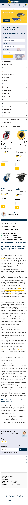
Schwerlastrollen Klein (9, 74)
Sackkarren (7, 116)
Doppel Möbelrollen (9, 100)
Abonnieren (22, 449)
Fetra (2, 349)
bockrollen (3, 258)
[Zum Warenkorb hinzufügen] (3, 164)
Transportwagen (5, 330)
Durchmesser (6, 37)
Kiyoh (23, 503)
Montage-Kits (7, 61)
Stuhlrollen (7, 77)
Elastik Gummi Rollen (9, 67)
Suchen (8, 56)
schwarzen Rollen (9, 294)
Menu (3, 6)
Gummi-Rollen (7, 103)
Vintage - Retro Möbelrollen (11, 87)
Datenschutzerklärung (10, 493)
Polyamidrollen (8, 290)
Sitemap (23, 493)
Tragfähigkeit (6, 43)
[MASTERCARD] (10, 496)
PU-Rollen (14, 290)
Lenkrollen (7, 84)
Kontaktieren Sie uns (11, 215)
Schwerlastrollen (8, 71)
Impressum (18, 493)
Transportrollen (8, 106)
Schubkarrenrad (8, 64)
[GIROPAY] (18, 496)
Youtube (5, 442)
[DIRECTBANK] (13, 496)
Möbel (19, 288)
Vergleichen (3, 156)
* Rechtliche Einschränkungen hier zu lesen (9, 452)
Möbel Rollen (7, 90)
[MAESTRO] (21, 496)
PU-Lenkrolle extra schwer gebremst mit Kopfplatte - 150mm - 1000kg (6, 143)
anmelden (14, 6)
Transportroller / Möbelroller (11, 119)
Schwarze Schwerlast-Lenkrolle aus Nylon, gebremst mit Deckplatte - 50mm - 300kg (20, 186)
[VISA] (7, 496)
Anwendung (6, 49)
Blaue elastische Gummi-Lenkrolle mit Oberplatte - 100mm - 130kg (6, 185)
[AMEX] (16, 496)
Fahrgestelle (7, 122)
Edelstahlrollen (20, 290)
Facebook (2, 442)
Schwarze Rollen (8, 96)
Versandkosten (4, 152)
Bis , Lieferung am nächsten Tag (15, 9)
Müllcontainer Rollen (9, 112)
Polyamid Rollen (8, 109)
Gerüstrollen (11, 293)
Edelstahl (6, 93)
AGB (4, 493)
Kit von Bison (21, 349)
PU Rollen (6, 80)
